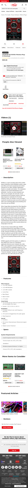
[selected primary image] (14, 29)
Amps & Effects (10, 11)
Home (2, 15)
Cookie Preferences (16, 483)
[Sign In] (22, 4)
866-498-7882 (7, 456)
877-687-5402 (21, 456)
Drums (24, 11)
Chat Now (21, 103)
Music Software (15, 15)
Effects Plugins (23, 15)
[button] (14, 177)
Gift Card (3, 463)
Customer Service (10, 463)
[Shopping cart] (25, 4)
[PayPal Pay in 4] (5, 82)
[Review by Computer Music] (14, 128)
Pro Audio (7, 15)
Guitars (3, 11)
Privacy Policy (14, 478)
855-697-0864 (13, 103)
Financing (17, 463)
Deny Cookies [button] (8, 486)
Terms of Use (8, 483)
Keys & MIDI (19, 11)
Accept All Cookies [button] (20, 486)
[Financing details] (24, 75)
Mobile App (24, 463)
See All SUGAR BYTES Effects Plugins (12, 108)
